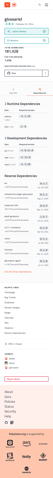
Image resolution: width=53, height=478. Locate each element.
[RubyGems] (14, 5)
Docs (8, 396)
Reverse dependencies (15, 333)
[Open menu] (7, 4)
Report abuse (13, 379)
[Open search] (39, 4)
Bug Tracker (10, 297)
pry (9, 150)
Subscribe (9, 317)
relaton (8, 118)
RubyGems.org (17, 434)
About (9, 391)
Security (10, 411)
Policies (10, 401)
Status (9, 406)
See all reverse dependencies (18, 271)
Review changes (12, 307)
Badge (8, 312)
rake (9, 157)
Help (8, 416)
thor (9, 126)
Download (9, 302)
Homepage (10, 292)
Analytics (9, 328)
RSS (6, 322)
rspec (10, 164)
